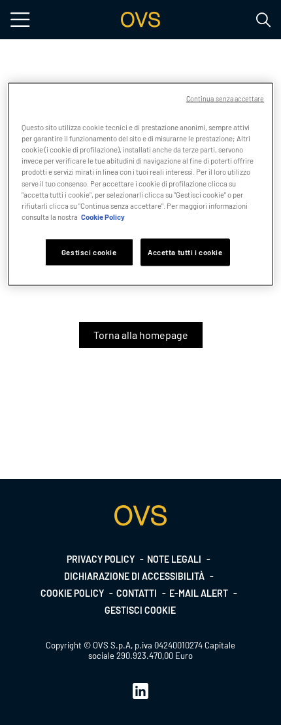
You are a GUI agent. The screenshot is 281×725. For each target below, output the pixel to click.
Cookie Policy (103, 216)
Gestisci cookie (140, 610)
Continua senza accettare (225, 98)
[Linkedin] (140, 690)
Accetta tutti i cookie (185, 251)
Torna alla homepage (140, 334)
